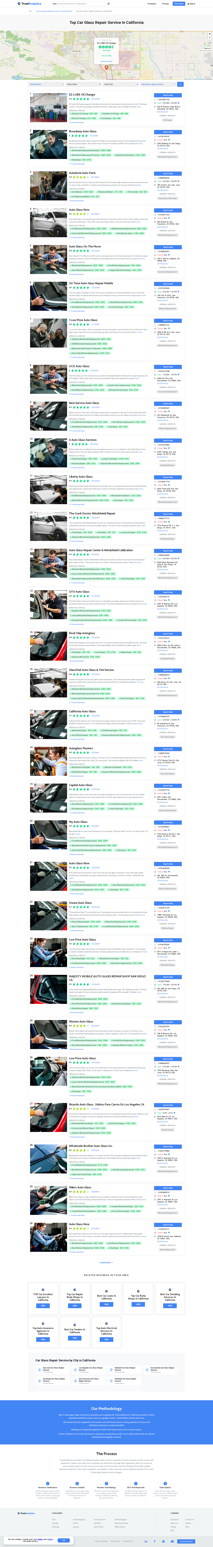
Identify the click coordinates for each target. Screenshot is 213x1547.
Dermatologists (121, 1520)
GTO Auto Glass (79, 591)
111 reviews (95, 324)
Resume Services (121, 1523)
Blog (172, 1530)
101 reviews (94, 135)
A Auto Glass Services (83, 440)
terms (40, 1539)
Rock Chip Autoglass (82, 633)
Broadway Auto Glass (83, 131)
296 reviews (95, 214)
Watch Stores (120, 1527)
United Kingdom (79, 1520)
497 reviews (95, 177)
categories (57, 1513)
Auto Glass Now (79, 209)
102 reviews (94, 370)
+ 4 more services (76, 201)
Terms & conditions (101, 1541)
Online (75, 1523)
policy (50, 1539)
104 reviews (95, 867)
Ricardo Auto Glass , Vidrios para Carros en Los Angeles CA (106, 1104)
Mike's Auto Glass (80, 1187)
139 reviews (95, 287)
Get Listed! (179, 4)
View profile (106, 56)
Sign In (192, 4)
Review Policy (128, 1541)
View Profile (168, 95)
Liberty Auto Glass (81, 476)
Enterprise (175, 1520)
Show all (207, 48)
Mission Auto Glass (81, 1021)
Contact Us (189, 1520)
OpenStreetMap (199, 79)
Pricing (165, 4)
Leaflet (188, 79)
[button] (106, 67)
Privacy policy (115, 1541)
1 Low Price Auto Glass (83, 320)
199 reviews (95, 251)
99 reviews (95, 554)
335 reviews (106, 50)
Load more (105, 1262)
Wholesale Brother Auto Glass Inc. (91, 1146)
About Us (174, 1523)
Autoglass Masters (81, 748)
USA (53, 1520)
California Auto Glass (82, 711)
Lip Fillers (97, 1523)
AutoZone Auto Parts (82, 173)
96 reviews (95, 826)
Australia (55, 1527)
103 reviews (95, 789)
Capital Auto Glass (80, 785)
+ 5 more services (76, 122)
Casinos (76, 1527)
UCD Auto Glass (79, 366)
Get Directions (106, 61)
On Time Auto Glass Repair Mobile (91, 283)
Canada (55, 1523)
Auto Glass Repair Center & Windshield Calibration (101, 550)
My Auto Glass (78, 822)
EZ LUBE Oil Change (82, 94)
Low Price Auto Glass (82, 939)
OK (64, 1540)
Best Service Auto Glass (84, 403)
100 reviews (94, 444)
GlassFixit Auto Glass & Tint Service (91, 670)
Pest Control (98, 1527)
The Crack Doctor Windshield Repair (92, 513)
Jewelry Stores (100, 1520)
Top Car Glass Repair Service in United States (54, 11)
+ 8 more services (76, 274)
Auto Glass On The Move (85, 246)
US (30, 11)
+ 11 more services (77, 164)
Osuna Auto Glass (80, 903)
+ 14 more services (77, 1096)
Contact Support (186, 1541)
